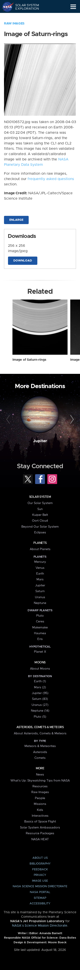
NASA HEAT (40, 839)
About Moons (40, 668)
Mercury (40, 561)
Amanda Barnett (50, 933)
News (40, 774)
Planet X (40, 651)
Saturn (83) (40, 699)
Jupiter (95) (40, 693)
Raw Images (14, 23)
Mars (40, 579)
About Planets (40, 549)
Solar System (40, 496)
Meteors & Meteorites (40, 746)
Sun (40, 509)
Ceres (40, 621)
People (40, 798)
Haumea (40, 633)
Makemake (40, 627)
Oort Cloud (40, 520)
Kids (40, 810)
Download (22, 260)
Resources (40, 786)
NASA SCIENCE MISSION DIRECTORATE (40, 886)
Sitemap (40, 898)
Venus (40, 567)
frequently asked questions (51, 179)
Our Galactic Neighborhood (24, 17)
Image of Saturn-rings (29, 359)
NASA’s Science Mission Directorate (39, 925)
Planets (39, 543)
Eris (40, 639)
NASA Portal (40, 892)
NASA (6, 7)
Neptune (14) (40, 710)
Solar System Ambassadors (40, 827)
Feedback (40, 869)
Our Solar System (40, 503)
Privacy (40, 875)
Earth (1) (40, 681)
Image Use (40, 880)
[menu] (73, 7)
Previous (8, 419)
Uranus (40, 597)
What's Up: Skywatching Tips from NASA (40, 780)
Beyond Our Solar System (40, 526)
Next (71, 419)
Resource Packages (40, 833)
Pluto (40, 615)
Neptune (40, 603)
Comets (40, 757)
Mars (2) (40, 687)
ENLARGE (16, 220)
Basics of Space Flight (40, 821)
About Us (40, 858)
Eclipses (40, 532)
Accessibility (40, 903)
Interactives (40, 815)
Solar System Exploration (24, 7)
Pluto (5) (40, 716)
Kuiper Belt (40, 514)
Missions (40, 804)
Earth (40, 573)
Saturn (40, 591)
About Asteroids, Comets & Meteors (40, 733)
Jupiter (40, 441)
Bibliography (40, 863)
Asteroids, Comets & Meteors (40, 727)
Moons (39, 662)
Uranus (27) (40, 705)
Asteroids (40, 752)
